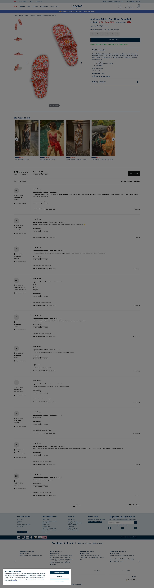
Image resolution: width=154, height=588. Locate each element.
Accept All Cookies (59, 572)
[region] (37, 577)
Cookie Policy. (13, 580)
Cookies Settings (59, 581)
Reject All (59, 576)
